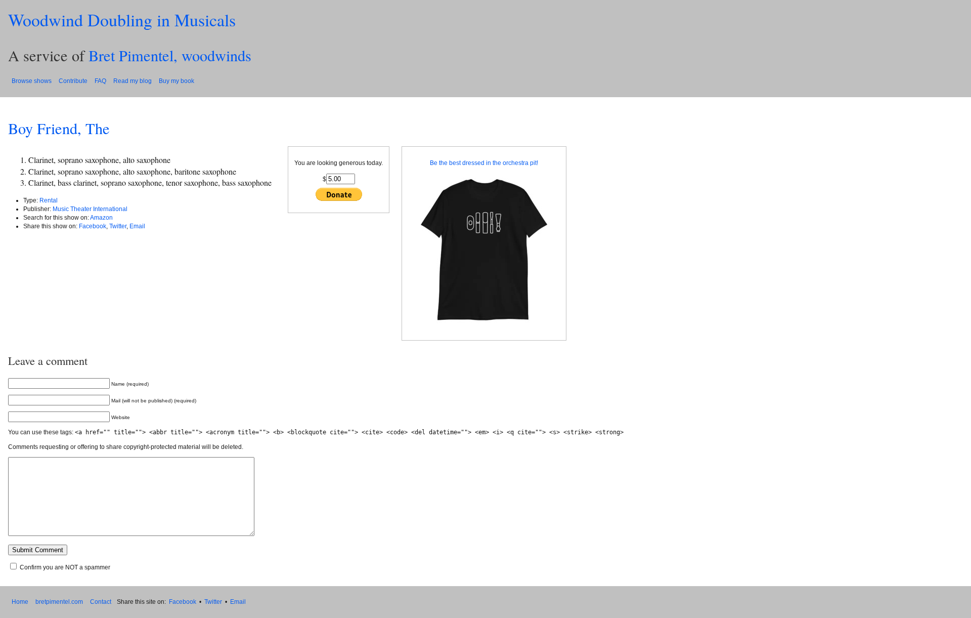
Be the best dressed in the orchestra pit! (484, 163)
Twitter (117, 226)
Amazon (101, 217)
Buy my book (176, 81)
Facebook (92, 226)
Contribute (73, 81)
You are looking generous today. (338, 163)
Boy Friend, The (59, 128)
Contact (100, 601)
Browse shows (32, 81)
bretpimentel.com (59, 601)
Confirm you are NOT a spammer (64, 567)
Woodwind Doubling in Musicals (122, 19)
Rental (48, 200)
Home (20, 601)
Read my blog (132, 81)
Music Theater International (90, 209)
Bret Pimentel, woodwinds (170, 55)
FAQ (100, 81)
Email (137, 226)
